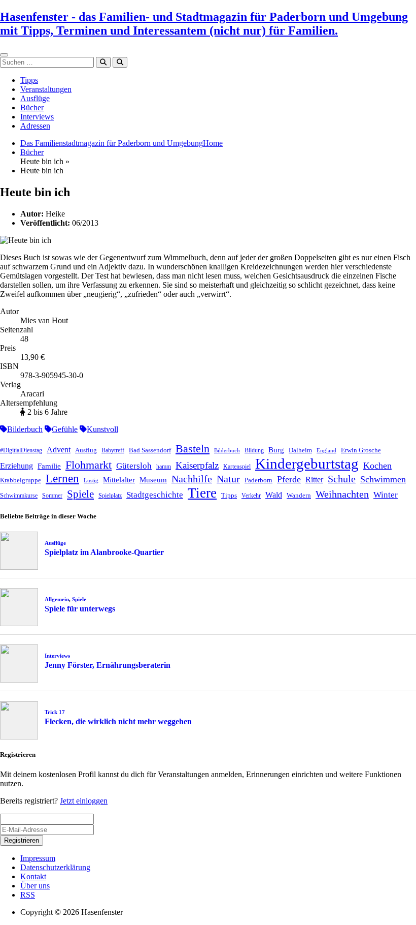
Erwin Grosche (361, 450)
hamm (163, 466)
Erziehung (16, 465)
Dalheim (300, 450)
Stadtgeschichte (154, 495)
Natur (228, 478)
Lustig (91, 480)
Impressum (37, 858)
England (326, 450)
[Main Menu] (4, 54)
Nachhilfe (191, 478)
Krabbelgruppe (20, 480)
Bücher (32, 107)
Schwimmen (383, 479)
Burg (276, 450)
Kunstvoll (102, 429)
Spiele (80, 494)
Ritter (314, 479)
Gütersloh (134, 466)
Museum (153, 480)
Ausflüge (35, 98)
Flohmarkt (88, 464)
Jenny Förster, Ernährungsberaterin (107, 665)
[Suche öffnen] (120, 62)
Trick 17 (55, 712)
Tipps (29, 80)
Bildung (254, 450)
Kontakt (33, 876)
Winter (385, 495)
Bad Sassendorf (150, 450)
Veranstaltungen (46, 89)
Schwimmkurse (19, 495)
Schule (342, 478)
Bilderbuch (25, 429)
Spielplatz (110, 495)
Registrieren (21, 840)
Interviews (37, 116)
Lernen (62, 478)
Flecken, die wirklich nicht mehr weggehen (118, 721)
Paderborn (258, 480)
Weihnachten (342, 494)
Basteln (193, 448)
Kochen (377, 465)
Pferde (289, 479)
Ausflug (86, 450)
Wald (273, 494)
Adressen (35, 125)
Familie (49, 466)
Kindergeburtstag (307, 463)
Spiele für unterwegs (80, 608)
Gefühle (65, 429)
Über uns (35, 885)
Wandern (299, 495)
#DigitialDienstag (21, 450)
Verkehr (251, 495)
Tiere (202, 493)
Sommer (52, 495)
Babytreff (112, 450)
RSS (27, 894)
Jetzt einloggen (84, 800)
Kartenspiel (237, 466)
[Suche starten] (103, 62)
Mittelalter (119, 480)
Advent (59, 449)
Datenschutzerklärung (55, 867)
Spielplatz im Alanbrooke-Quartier (104, 552)
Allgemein (57, 599)
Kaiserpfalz (197, 465)
